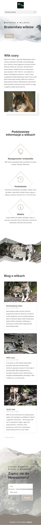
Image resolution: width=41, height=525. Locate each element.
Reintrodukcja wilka (14, 306)
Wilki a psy (10, 358)
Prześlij (27, 497)
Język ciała (10, 409)
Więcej (9, 35)
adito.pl (29, 522)
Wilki (20, 247)
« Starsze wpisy (9, 437)
